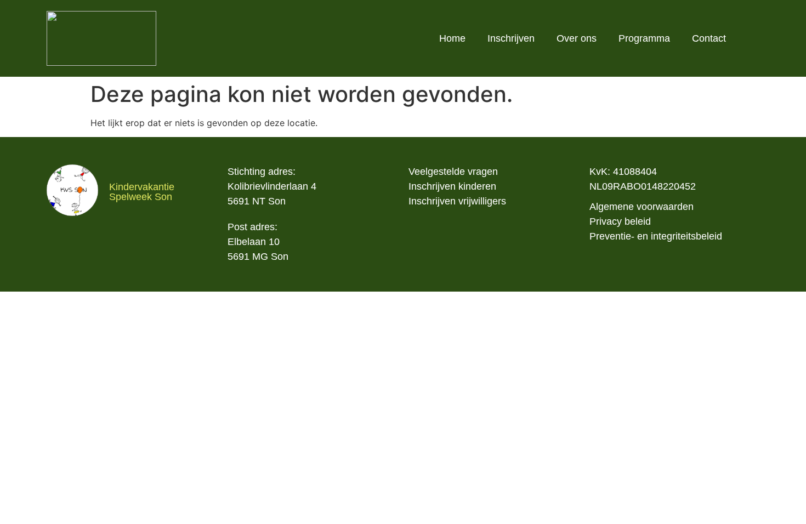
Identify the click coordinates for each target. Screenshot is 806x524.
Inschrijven (511, 38)
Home (452, 38)
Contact (709, 38)
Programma (644, 38)
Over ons (577, 38)
